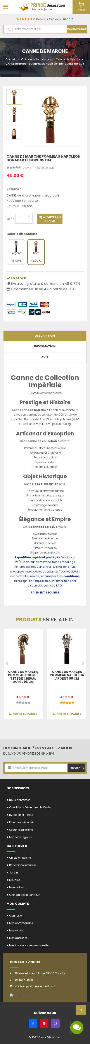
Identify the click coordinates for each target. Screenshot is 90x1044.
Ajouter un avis (44, 168)
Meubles (14, 880)
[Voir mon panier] (81, 4)
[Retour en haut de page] (81, 1011)
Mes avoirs (16, 930)
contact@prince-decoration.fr (35, 986)
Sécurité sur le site (21, 830)
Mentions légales (20, 837)
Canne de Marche (68, 59)
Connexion (16, 915)
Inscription (77, 767)
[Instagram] (55, 1023)
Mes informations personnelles (29, 945)
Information (44, 346)
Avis (44, 357)
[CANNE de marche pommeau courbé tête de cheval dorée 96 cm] (23, 648)
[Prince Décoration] (41, 7)
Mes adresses (18, 938)
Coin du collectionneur (36, 59)
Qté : (10, 219)
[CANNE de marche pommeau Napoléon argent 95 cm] (67, 648)
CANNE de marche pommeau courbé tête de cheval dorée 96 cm (23, 677)
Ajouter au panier (51, 219)
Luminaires (16, 887)
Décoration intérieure (22, 865)
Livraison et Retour (21, 815)
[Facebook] (33, 1023)
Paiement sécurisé (21, 822)
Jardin (13, 872)
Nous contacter (19, 800)
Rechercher (77, 29)
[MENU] (5, 6)
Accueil (11, 59)
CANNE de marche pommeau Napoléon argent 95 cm (67, 675)
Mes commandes (21, 923)
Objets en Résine (20, 858)
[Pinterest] (44, 1023)
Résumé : (14, 189)
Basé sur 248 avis (45, 19)
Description (45, 336)
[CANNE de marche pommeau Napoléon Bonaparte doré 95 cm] (14, 96)
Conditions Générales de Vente (29, 807)
